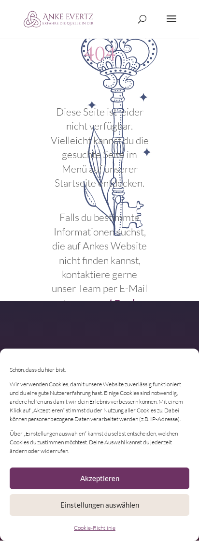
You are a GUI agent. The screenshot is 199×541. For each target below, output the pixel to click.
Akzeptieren (99, 478)
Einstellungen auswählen (99, 504)
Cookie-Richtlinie (94, 527)
